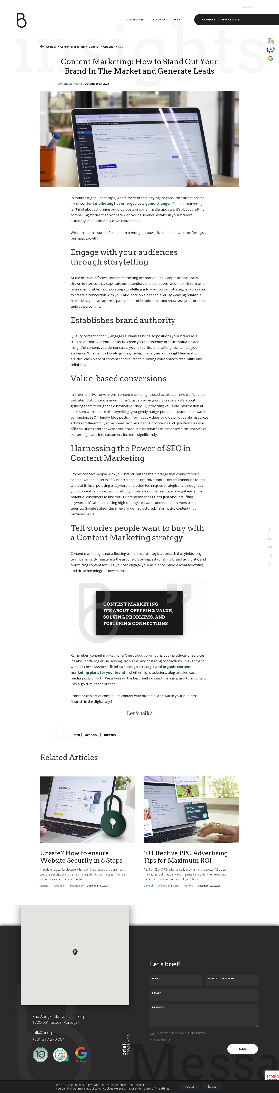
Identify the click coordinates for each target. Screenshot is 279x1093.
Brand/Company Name (221, 978)
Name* (156, 978)
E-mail (185, 83)
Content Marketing (72, 46)
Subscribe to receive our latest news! (181, 1033)
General (94, 46)
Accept (189, 1087)
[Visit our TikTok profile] (270, 564)
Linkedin (215, 83)
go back (51, 46)
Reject (212, 1087)
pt (251, 7)
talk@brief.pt (43, 1032)
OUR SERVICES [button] (135, 19)
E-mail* (156, 992)
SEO (120, 46)
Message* (158, 1007)
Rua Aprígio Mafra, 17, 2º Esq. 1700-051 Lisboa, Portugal (58, 1019)
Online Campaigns (168, 885)
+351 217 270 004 (48, 1039)
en (245, 7)
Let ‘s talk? (139, 713)
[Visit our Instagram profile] (270, 556)
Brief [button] (177, 19)
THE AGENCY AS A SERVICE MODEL (220, 19)
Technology (77, 885)
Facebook (199, 83)
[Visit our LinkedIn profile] (270, 538)
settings (164, 1088)
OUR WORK (158, 19)
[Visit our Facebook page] (270, 529)
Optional (108, 46)
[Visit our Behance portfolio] (270, 547)
